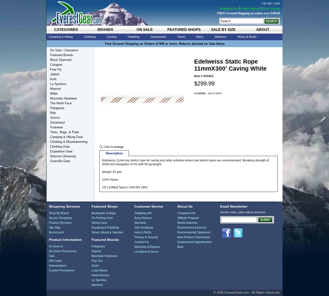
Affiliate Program (188, 218)
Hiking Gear (99, 222)
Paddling (133, 37)
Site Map (54, 227)
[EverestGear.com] (164, 13)
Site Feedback (143, 227)
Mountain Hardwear (63, 98)
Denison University (63, 156)
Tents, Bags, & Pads (64, 132)
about (262, 29)
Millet (54, 93)
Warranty (140, 222)
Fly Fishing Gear (102, 218)
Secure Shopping (60, 218)
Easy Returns (143, 218)
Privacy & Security (146, 237)
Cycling (112, 37)
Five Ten (97, 261)
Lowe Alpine (100, 270)
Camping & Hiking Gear (66, 137)
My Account (56, 232)
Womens (220, 37)
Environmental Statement (193, 232)
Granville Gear (60, 161)
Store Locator (271, 8)
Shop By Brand (59, 213)
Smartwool (57, 122)
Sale (52, 256)
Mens (200, 37)
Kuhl (53, 79)
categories (66, 29)
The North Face (61, 103)
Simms (55, 117)
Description (114, 153)
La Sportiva (58, 84)
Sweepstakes (57, 265)
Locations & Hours (146, 251)
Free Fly (56, 69)
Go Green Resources (63, 251)
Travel (181, 37)
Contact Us (141, 242)
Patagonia (57, 108)
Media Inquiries (187, 222)
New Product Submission (193, 237)
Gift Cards (55, 261)
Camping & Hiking (61, 37)
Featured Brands (61, 55)
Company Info (186, 213)
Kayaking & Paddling (105, 227)
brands (105, 29)
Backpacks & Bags (104, 213)
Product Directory (60, 222)
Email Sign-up (250, 8)
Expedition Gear (61, 151)
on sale (145, 29)
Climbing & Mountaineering (68, 142)
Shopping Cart (228, 8)
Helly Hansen (100, 275)
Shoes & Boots (247, 37)
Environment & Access (191, 227)
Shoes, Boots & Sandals (107, 232)
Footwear (56, 127)
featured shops (184, 29)
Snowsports (158, 37)
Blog (180, 247)
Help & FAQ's (142, 232)
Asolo (95, 265)
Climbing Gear (60, 146)
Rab (53, 113)
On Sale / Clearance (64, 50)
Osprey (96, 251)
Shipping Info (143, 213)
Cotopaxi (56, 64)
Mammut (97, 285)
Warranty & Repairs (147, 247)
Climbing (90, 37)
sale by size (223, 29)
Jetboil (54, 74)
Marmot (55, 89)
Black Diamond (60, 60)
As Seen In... (57, 246)
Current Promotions (61, 270)
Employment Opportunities (194, 242)
